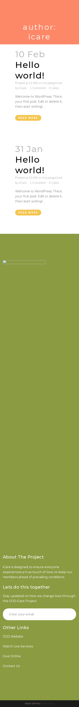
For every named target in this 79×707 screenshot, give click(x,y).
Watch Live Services (18, 646)
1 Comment (38, 88)
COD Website (13, 636)
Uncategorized (52, 177)
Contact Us (11, 666)
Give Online (12, 656)
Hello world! (30, 70)
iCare (23, 88)
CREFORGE (47, 703)
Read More (28, 117)
